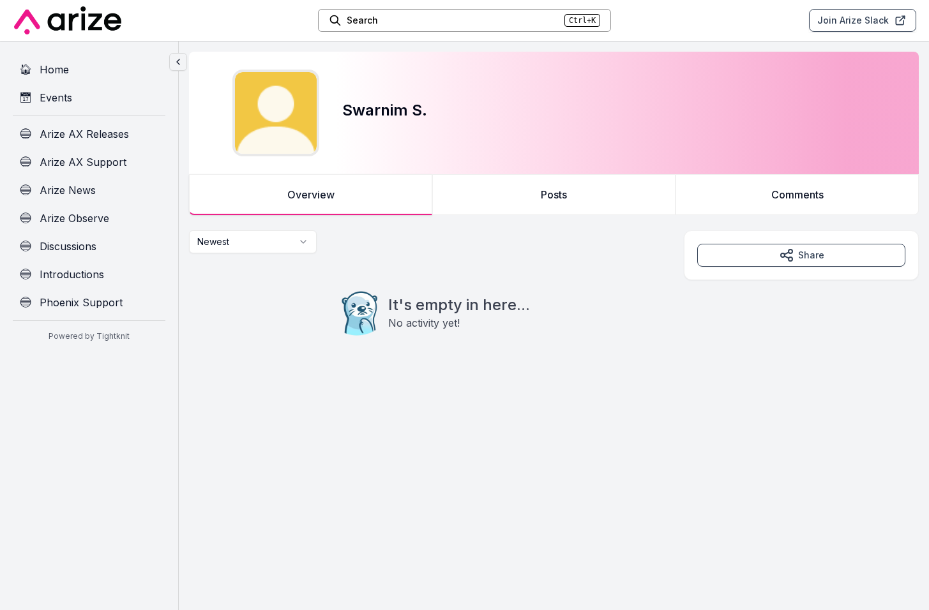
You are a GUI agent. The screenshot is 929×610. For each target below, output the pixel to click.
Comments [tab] (797, 194)
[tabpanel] (554, 308)
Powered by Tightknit (89, 336)
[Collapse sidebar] (178, 62)
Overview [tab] (311, 194)
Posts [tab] (554, 194)
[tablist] (554, 194)
